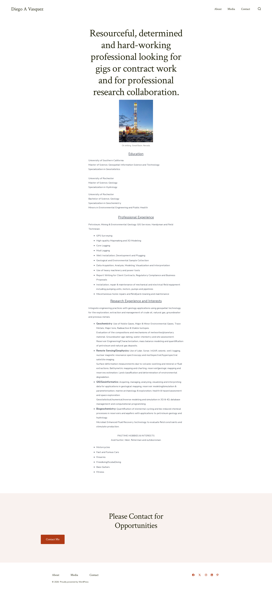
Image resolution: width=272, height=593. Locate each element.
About (218, 9)
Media (231, 9)
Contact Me (53, 539)
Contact (245, 9)
